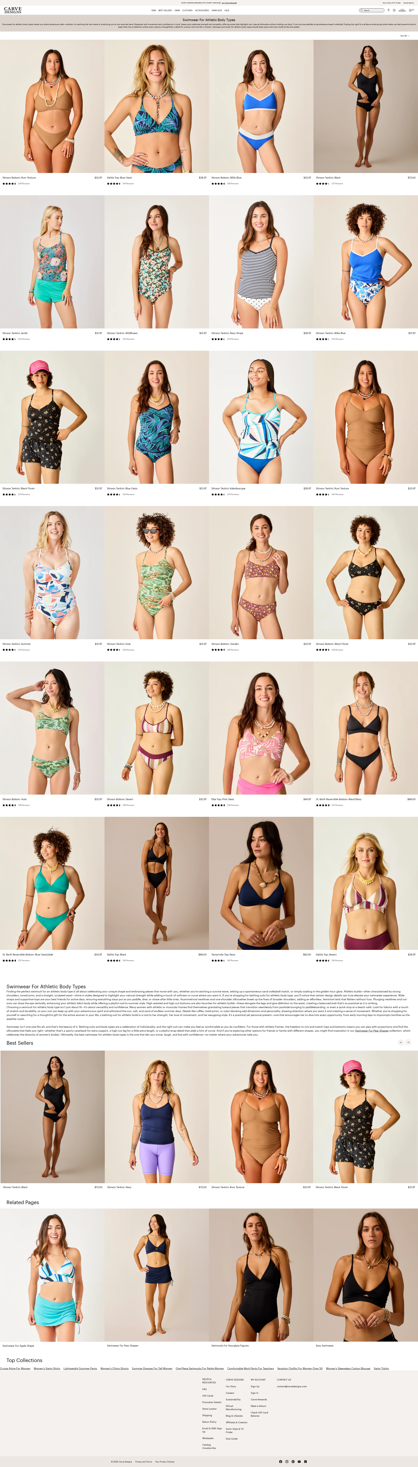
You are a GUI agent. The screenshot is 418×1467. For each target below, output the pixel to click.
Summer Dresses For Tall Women (152, 1368)
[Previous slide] (401, 1042)
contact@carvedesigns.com (292, 1386)
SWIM (177, 10)
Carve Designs (235, 1379)
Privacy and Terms (143, 1461)
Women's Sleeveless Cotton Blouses (348, 1368)
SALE (227, 10)
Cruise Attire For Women (15, 1368)
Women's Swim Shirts (47, 1368)
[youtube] (299, 1461)
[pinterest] (293, 1461)
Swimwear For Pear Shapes (372, 1030)
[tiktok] (305, 1461)
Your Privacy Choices (164, 1461)
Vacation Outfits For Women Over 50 (300, 1368)
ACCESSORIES (202, 10)
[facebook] (280, 1461)
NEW (154, 10)
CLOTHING (187, 10)
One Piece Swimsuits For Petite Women (200, 1368)
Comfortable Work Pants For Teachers (250, 1368)
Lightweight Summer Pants (80, 1368)
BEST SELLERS (165, 10)
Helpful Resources (209, 1381)
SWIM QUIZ (217, 10)
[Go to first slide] (408, 1042)
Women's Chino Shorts (114, 1368)
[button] (405, 35)
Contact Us (284, 1379)
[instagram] (286, 1461)
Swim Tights (381, 1368)
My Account (258, 1379)
